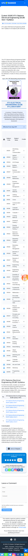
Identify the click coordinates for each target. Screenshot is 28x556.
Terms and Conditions (7, 548)
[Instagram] (15, 469)
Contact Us (23, 548)
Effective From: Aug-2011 (10, 127)
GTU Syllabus (7, 23)
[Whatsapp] (9, 469)
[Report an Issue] (26, 550)
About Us (16, 548)
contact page (22, 527)
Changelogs (16, 550)
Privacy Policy (19, 546)
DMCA (6, 546)
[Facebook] (18, 469)
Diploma (14, 23)
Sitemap (10, 550)
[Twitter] (6, 469)
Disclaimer (11, 546)
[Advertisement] (14, 45)
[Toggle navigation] (24, 3)
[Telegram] (12, 469)
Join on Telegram (15, 448)
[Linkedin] (21, 469)
